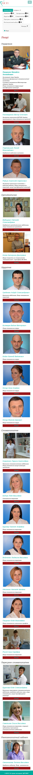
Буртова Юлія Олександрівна (15, 687)
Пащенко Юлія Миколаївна (14, 620)
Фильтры (24, 26)
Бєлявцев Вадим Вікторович (14, 325)
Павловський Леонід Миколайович (11, 149)
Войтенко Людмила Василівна (15, 557)
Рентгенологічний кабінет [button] (12, 22)
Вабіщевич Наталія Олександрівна (11, 221)
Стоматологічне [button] (20, 16)
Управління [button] (8, 13)
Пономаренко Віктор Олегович (15, 114)
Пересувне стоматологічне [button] (12, 19)
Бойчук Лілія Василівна (12, 495)
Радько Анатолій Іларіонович (15, 180)
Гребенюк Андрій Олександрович (16, 292)
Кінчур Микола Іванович (12, 420)
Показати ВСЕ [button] (8, 10)
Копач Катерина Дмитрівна (14, 255)
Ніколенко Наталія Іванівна (14, 589)
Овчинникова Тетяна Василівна (16, 762)
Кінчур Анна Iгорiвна (11, 388)
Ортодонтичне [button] (21, 13)
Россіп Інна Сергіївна (11, 652)
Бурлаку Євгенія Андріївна (13, 526)
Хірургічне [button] (7, 16)
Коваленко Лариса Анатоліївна (15, 461)
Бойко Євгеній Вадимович (13, 356)
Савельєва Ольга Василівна (14, 723)
